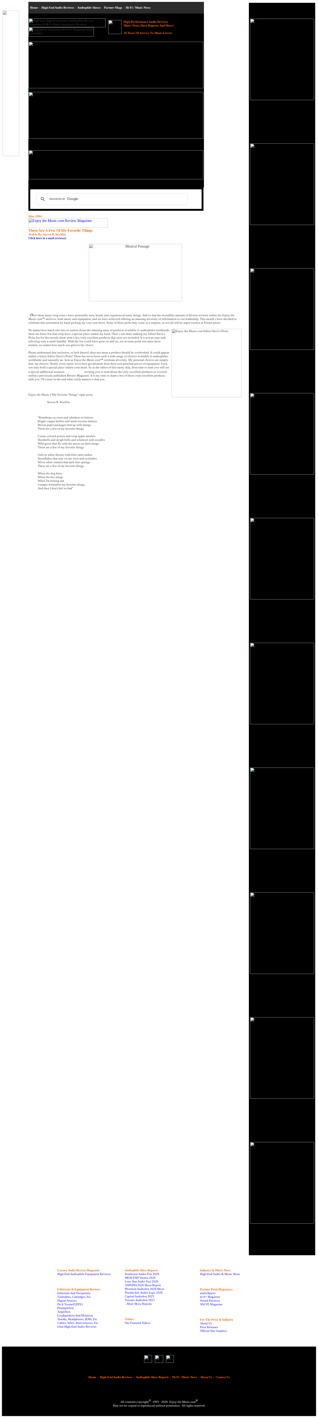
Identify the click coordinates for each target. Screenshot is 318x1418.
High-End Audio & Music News (220, 1274)
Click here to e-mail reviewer (47, 238)
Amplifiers (64, 1311)
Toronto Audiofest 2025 (140, 1300)
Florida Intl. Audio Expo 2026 (144, 1292)
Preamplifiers (65, 1308)
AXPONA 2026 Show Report (143, 1285)
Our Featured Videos (137, 1323)
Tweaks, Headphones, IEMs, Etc (77, 1319)
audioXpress (208, 1293)
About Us (206, 1323)
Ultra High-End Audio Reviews (76, 1326)
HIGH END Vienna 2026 (140, 1277)
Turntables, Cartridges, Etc (74, 1297)
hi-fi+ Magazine (210, 1297)
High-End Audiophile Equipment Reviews (84, 1274)
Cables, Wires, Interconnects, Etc (77, 1323)
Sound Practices (210, 1300)
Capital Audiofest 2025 (139, 1296)
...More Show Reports (138, 1304)
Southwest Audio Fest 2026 (142, 1274)
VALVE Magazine (211, 1304)
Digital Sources (67, 1300)
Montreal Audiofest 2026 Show (144, 1289)
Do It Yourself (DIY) (69, 1304)
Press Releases (209, 1327)
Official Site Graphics (213, 1331)
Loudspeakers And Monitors (75, 1315)
